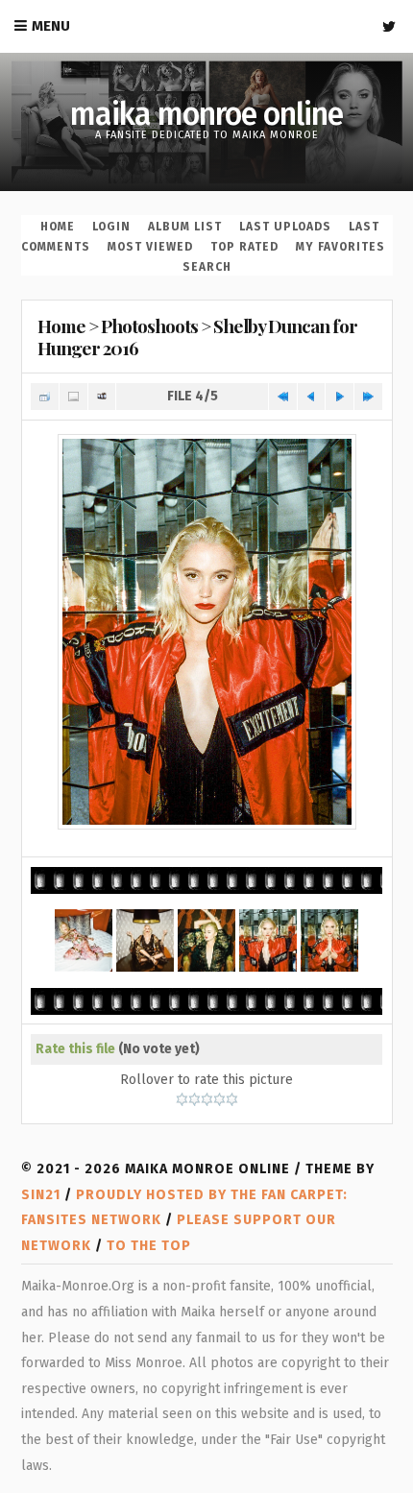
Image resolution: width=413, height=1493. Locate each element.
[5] (232, 1099)
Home (57, 226)
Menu (51, 26)
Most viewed (150, 246)
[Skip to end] (368, 397)
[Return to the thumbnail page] (45, 397)
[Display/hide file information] (73, 397)
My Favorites (340, 246)
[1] (182, 1099)
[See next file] (339, 397)
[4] (219, 1099)
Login (111, 226)
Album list (185, 226)
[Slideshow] (102, 397)
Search (206, 267)
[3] (207, 1099)
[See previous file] (312, 397)
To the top (149, 1246)
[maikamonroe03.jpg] (207, 632)
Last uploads (285, 226)
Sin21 (41, 1195)
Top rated (244, 246)
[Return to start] (283, 397)
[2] (194, 1099)
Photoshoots (149, 325)
